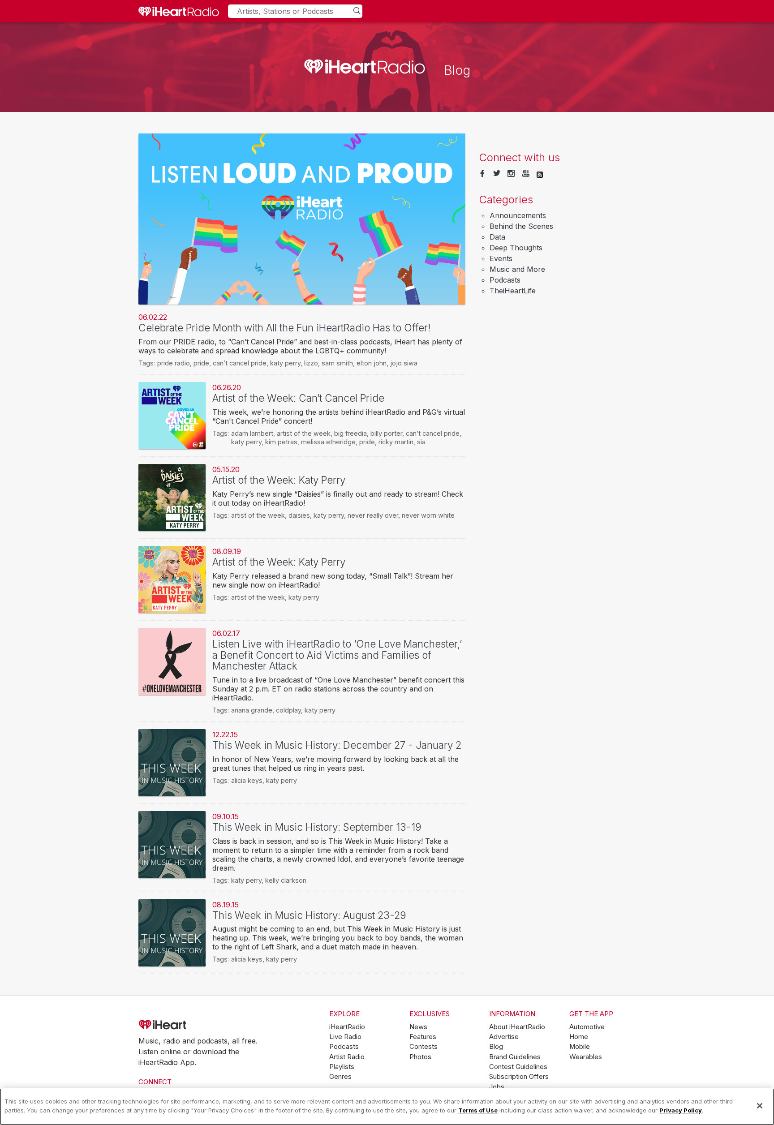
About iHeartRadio (517, 1027)
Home (578, 1037)
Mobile (579, 1047)
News (418, 1027)
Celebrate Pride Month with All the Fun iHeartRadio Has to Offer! (284, 328)
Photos (420, 1057)
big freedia (350, 433)
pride (201, 363)
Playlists (341, 1067)
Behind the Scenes (521, 226)
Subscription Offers (519, 1077)
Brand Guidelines (515, 1057)
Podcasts (505, 279)
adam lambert (252, 433)
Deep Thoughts (516, 247)
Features (422, 1037)
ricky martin (395, 442)
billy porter (386, 433)
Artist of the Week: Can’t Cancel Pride (298, 398)
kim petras (281, 442)
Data (497, 236)
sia (421, 442)
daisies (299, 515)
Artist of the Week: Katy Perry (278, 480)
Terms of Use (478, 1109)
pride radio (173, 363)
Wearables (585, 1057)
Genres (340, 1077)
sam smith (337, 363)
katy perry (285, 363)
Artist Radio (347, 1057)
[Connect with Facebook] (482, 173)
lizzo (311, 363)
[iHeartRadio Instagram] (511, 173)
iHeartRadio (187, 1025)
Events (501, 258)
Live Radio (345, 1037)
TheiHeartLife (513, 290)
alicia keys (246, 780)
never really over (373, 515)
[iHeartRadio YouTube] (525, 173)
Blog (496, 1047)
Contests (423, 1047)
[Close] (760, 1106)
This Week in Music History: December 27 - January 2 (336, 745)
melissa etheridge (328, 442)
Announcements (518, 215)
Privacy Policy (680, 1109)
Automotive (587, 1027)
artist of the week (304, 433)
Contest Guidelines (518, 1067)
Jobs (496, 1087)
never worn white (428, 515)
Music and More (517, 269)
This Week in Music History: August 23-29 (309, 915)
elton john (372, 363)
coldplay (288, 710)
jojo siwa (403, 363)
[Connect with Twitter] (496, 173)
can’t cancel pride (240, 363)
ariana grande (251, 710)
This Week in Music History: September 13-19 (316, 827)
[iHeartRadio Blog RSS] (540, 173)
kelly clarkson (285, 880)
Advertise (504, 1037)
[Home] (178, 11)
